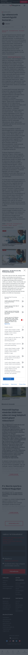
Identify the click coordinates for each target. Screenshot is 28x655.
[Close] (25, 270)
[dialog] (14, 327)
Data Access (14, 384)
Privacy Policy (22, 384)
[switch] (22, 301)
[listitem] (14, 298)
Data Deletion (5, 384)
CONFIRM (8, 379)
